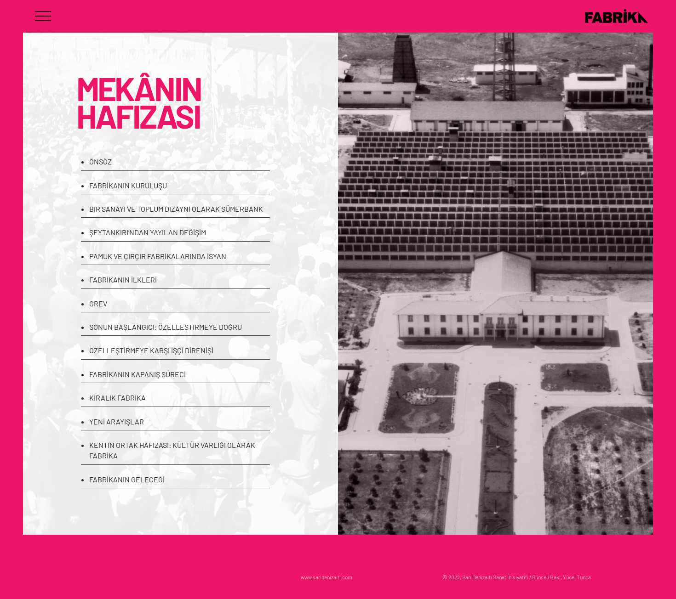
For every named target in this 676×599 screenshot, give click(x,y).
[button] (43, 16)
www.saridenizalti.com (326, 577)
